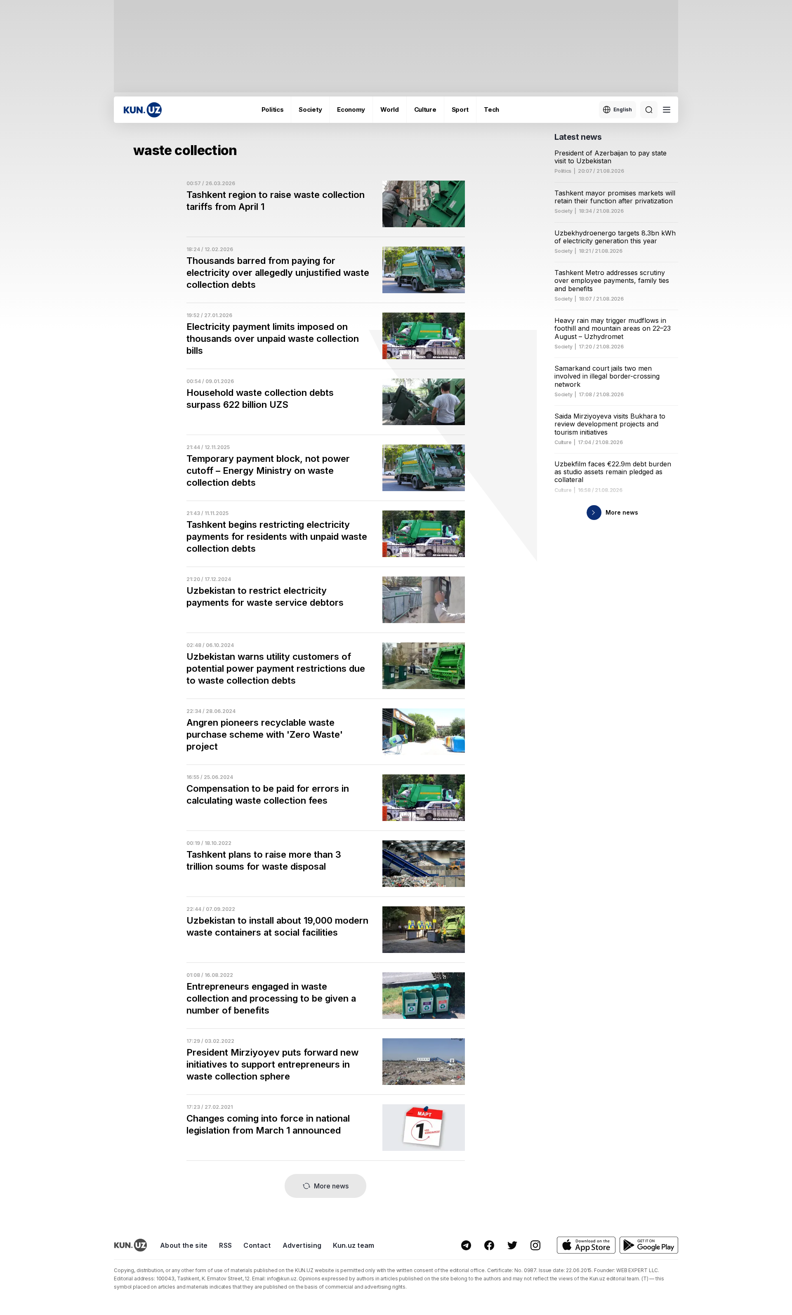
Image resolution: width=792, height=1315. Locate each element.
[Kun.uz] (143, 110)
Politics (273, 109)
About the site (183, 1245)
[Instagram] (535, 1245)
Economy (351, 109)
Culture (425, 109)
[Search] (649, 109)
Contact (257, 1245)
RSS (225, 1245)
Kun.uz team (354, 1245)
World (389, 109)
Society (310, 109)
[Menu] (667, 110)
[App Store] (586, 1245)
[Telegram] (466, 1245)
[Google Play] (649, 1245)
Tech (491, 109)
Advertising (302, 1245)
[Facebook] (489, 1245)
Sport (460, 109)
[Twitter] (512, 1245)
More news (331, 1186)
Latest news (578, 137)
